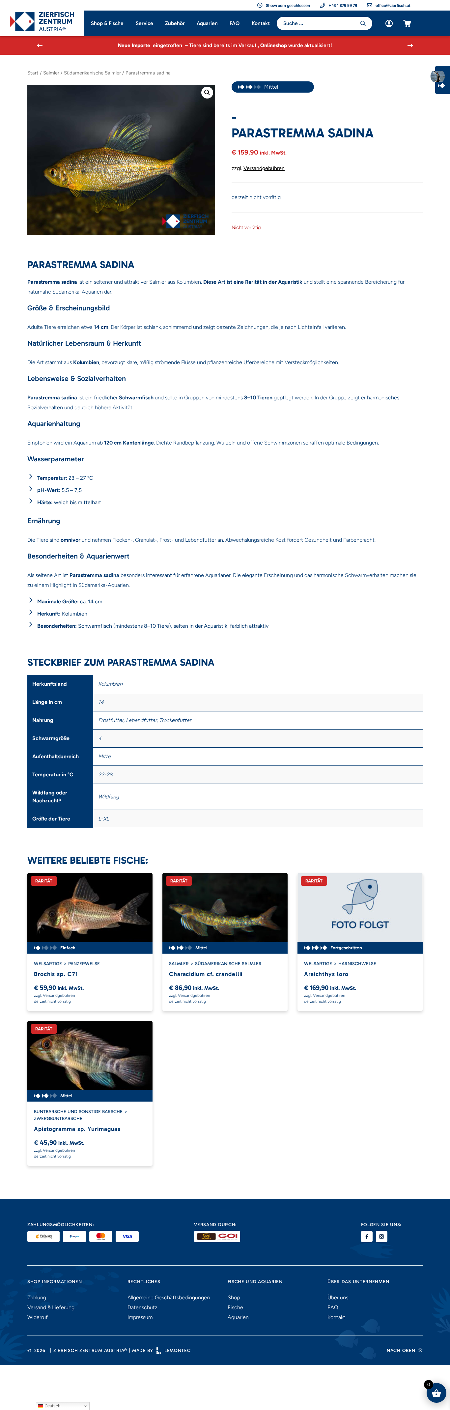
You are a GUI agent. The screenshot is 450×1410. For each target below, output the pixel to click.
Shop (234, 1297)
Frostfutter (111, 720)
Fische (235, 1307)
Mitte (104, 756)
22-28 (105, 774)
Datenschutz (142, 1307)
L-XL (103, 819)
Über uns (337, 1297)
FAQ (234, 23)
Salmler (51, 73)
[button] (207, 93)
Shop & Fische (107, 23)
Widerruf (37, 1317)
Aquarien (207, 23)
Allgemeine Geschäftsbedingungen (168, 1297)
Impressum (140, 1317)
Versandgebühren (264, 168)
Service (144, 23)
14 (101, 702)
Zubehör (175, 23)
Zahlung (36, 1297)
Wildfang (108, 796)
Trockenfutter (175, 720)
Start (33, 73)
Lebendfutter (141, 720)
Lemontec (177, 1350)
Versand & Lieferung (50, 1307)
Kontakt (261, 23)
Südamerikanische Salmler (92, 73)
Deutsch (51, 1405)
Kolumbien (110, 684)
